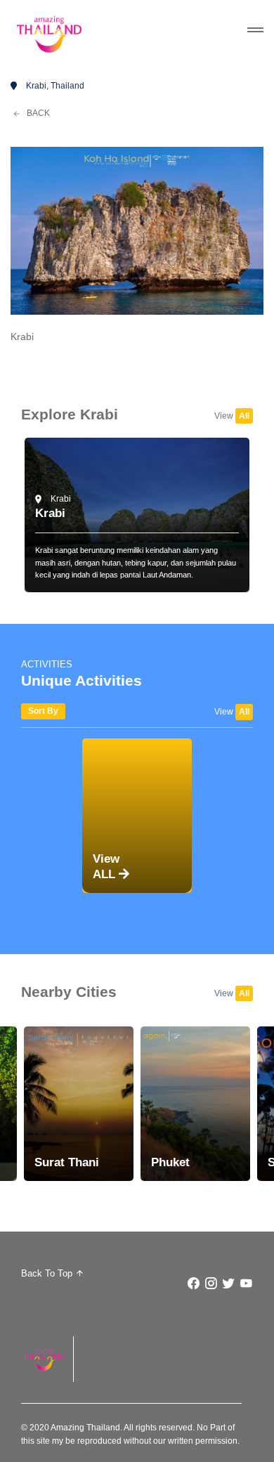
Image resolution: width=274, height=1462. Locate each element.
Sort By (43, 711)
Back (37, 113)
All (244, 416)
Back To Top (48, 1273)
